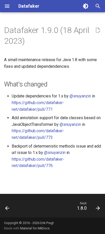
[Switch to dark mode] (86, 6)
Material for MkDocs (35, 228)
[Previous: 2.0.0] (7, 207)
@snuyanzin (80, 96)
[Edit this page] (98, 30)
